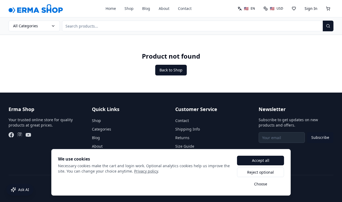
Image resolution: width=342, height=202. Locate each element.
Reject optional (260, 172)
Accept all (260, 160)
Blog (146, 8)
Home (111, 8)
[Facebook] (11, 135)
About (164, 8)
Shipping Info (187, 129)
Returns (182, 137)
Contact (185, 8)
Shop (129, 8)
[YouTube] (28, 135)
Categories (101, 129)
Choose (260, 183)
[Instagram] (19, 135)
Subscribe (320, 137)
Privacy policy (146, 171)
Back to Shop (171, 70)
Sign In (311, 8)
